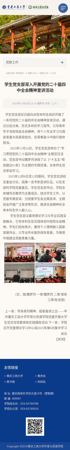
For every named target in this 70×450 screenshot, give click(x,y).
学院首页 (20, 73)
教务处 (40, 375)
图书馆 (9, 381)
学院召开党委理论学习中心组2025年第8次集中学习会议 (35, 328)
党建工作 (44, 73)
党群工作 (32, 73)
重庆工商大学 (13, 375)
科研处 (40, 381)
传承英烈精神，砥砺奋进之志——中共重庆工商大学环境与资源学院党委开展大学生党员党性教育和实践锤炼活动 (35, 317)
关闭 (61, 339)
